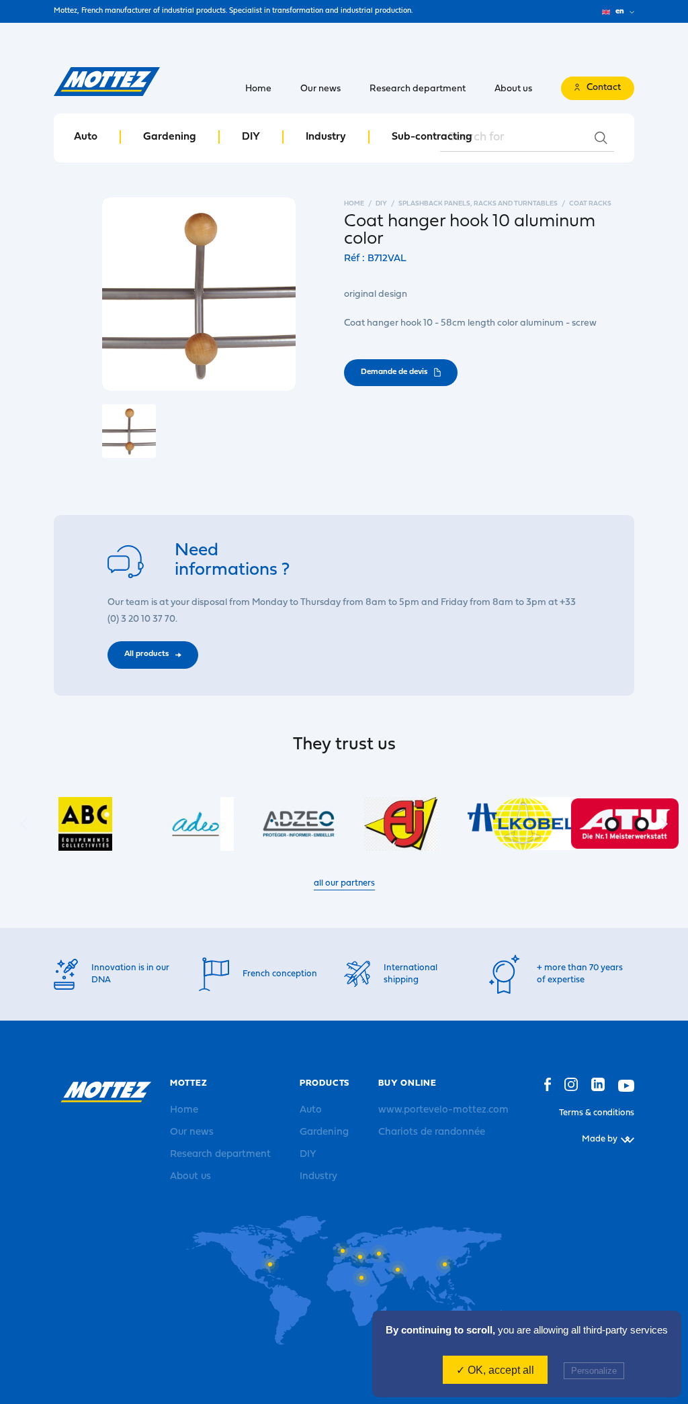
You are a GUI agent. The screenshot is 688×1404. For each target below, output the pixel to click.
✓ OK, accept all (495, 1370)
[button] (664, 823)
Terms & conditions (596, 1113)
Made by (599, 1139)
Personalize (594, 1371)
